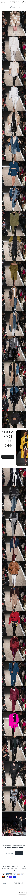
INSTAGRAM (23, 868)
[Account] (23, 2)
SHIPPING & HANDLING (21, 864)
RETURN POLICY (22, 866)
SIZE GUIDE (14, 870)
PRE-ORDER (12, 864)
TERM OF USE (15, 866)
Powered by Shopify (18, 883)
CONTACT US (5, 864)
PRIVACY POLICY (6, 868)
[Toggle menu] (1, 2)
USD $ (4, 888)
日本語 (4, 883)
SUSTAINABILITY (15, 868)
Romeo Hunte (20, 882)
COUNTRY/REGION (6, 866)
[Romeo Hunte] (14, 2)
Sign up (19, 853)
